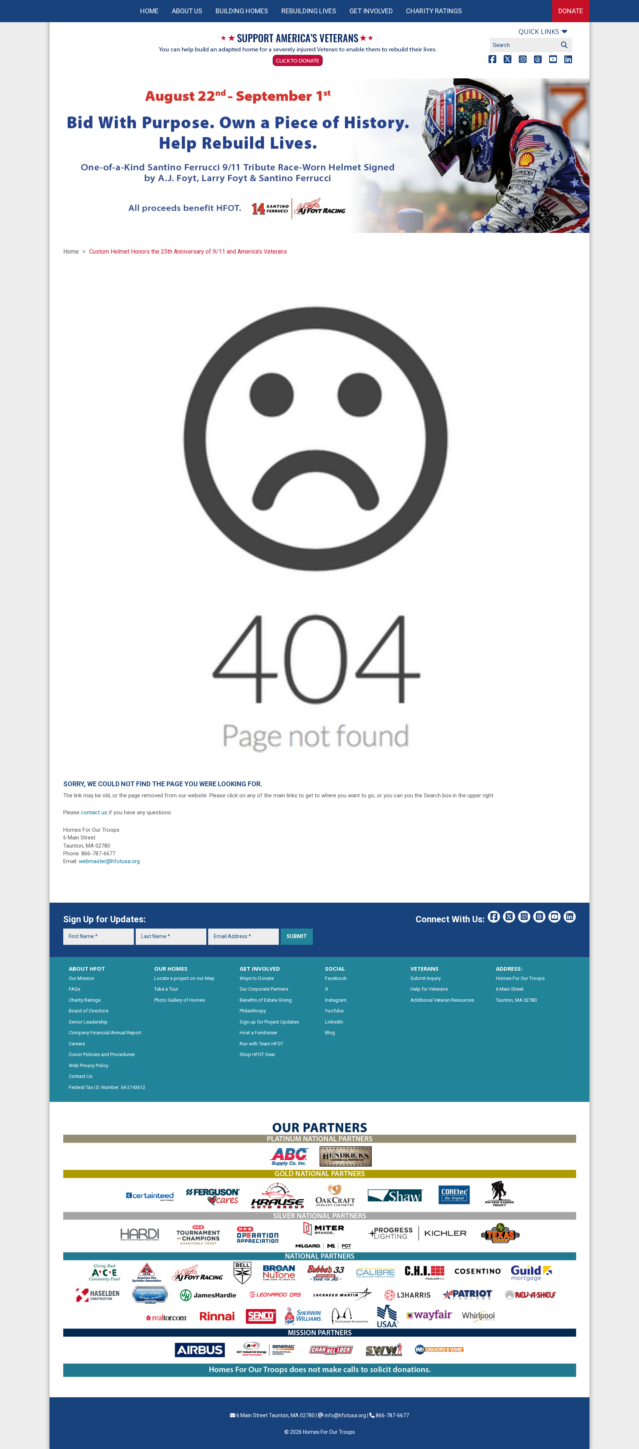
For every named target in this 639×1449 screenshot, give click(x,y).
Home (149, 11)
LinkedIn (334, 1022)
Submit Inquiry (425, 978)
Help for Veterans (429, 989)
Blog (330, 1032)
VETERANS (424, 968)
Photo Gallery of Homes (179, 1000)
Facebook (336, 978)
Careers (77, 1043)
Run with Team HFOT (261, 1043)
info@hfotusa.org (345, 1415)
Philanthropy (253, 1011)
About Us (187, 11)
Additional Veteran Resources (442, 1000)
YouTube (334, 1011)
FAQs (74, 989)
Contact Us (80, 1076)
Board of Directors (88, 1011)
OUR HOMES (170, 968)
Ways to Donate (257, 978)
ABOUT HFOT (87, 968)
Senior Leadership (88, 1022)
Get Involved (371, 11)
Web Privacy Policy (88, 1065)
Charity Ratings (434, 11)
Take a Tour (166, 989)
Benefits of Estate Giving (266, 1000)
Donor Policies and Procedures (102, 1054)
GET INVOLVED (260, 968)
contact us (94, 812)
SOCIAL (335, 968)
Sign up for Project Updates (269, 1022)
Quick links (538, 31)
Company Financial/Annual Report (105, 1032)
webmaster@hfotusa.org (109, 861)
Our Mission (81, 978)
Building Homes (242, 11)
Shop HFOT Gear (257, 1054)
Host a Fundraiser (258, 1032)
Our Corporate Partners (264, 989)
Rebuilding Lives (308, 11)
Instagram (335, 1000)
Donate (570, 11)
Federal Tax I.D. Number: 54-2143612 (107, 1087)
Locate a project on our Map (184, 978)
